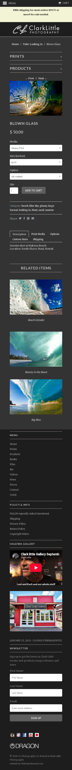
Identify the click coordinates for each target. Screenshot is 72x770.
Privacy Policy (18, 523)
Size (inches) (17, 156)
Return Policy (17, 528)
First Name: (17, 670)
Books (13, 459)
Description (19, 234)
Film (12, 464)
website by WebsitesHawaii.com (26, 763)
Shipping (38, 239)
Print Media (38, 234)
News (13, 479)
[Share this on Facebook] (24, 218)
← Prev (29, 78)
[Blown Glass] (36, 98)
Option (14, 170)
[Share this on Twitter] (19, 218)
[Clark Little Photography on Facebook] (25, 736)
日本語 (13, 494)
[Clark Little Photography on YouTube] (31, 736)
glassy (43, 205)
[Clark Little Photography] (36, 29)
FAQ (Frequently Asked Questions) (29, 513)
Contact (14, 489)
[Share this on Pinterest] (28, 218)
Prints (13, 449)
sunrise (49, 210)
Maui (34, 210)
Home (13, 444)
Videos (14, 474)
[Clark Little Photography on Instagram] (12, 736)
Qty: (12, 184)
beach (24, 205)
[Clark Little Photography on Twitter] (18, 736)
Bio (11, 469)
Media (13, 141)
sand (41, 210)
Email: (13, 701)
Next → (42, 78)
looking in (25, 210)
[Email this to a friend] (32, 218)
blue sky (34, 205)
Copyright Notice (19, 533)
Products (15, 454)
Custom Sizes (20, 239)
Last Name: (16, 686)
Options (54, 234)
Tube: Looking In (32, 44)
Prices (13, 484)
